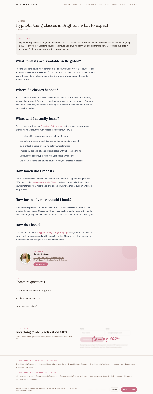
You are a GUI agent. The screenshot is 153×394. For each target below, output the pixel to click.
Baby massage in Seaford (99, 376)
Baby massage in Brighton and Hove (73, 376)
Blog (107, 4)
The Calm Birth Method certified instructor (48, 258)
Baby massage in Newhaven (121, 376)
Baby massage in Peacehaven (27, 379)
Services (77, 4)
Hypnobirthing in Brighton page (53, 232)
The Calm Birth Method (52, 126)
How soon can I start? (26, 306)
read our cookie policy (24, 391)
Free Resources (119, 4)
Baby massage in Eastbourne (46, 376)
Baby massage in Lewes (24, 376)
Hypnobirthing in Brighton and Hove (52, 364)
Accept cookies (129, 389)
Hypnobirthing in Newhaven (100, 364)
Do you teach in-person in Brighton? (33, 290)
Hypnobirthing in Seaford (77, 364)
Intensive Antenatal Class (44, 182)
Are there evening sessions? (29, 298)
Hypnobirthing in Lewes (24, 367)
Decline (114, 389)
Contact (133, 4)
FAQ (100, 4)
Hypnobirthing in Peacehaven (124, 364)
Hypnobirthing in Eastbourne (26, 364)
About (67, 4)
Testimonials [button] (90, 4)
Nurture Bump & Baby (26, 4)
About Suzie (41, 264)
